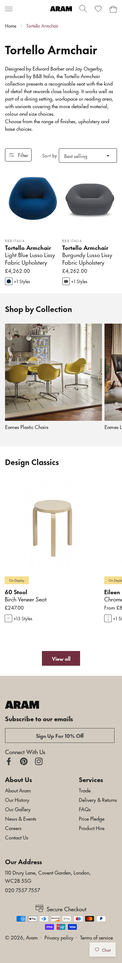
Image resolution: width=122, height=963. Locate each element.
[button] (9, 9)
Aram (32, 937)
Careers (13, 827)
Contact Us (16, 837)
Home (10, 26)
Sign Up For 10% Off (60, 735)
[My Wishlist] (98, 8)
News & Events (20, 818)
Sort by (49, 155)
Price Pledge (91, 818)
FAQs (85, 809)
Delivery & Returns (98, 799)
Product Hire (91, 827)
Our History (17, 799)
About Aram (18, 790)
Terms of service (96, 937)
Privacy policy (59, 937)
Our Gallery (18, 809)
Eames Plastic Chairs (26, 426)
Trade (85, 790)
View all (61, 658)
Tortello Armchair (42, 26)
